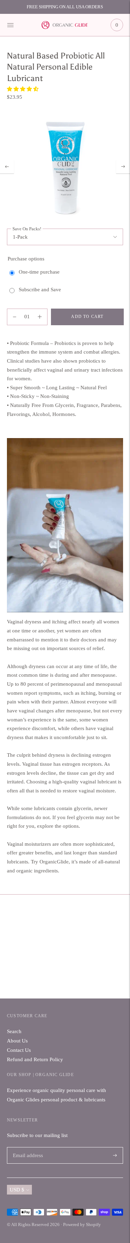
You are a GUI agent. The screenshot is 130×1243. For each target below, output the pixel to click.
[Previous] (7, 167)
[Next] (123, 167)
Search (14, 1031)
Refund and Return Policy (35, 1059)
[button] (23, 89)
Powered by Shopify (82, 1224)
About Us (17, 1041)
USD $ (17, 1189)
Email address (27, 1147)
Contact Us (19, 1050)
